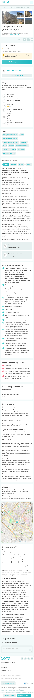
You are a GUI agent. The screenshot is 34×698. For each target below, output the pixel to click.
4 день (29, 164)
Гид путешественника (7, 665)
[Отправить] (30, 650)
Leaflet (16, 541)
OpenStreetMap (23, 541)
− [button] (2, 507)
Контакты (3, 673)
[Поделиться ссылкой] (28, 39)
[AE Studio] (28, 683)
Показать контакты (17, 75)
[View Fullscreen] (2, 510)
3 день (21, 164)
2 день (13, 164)
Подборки (4, 667)
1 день (6, 164)
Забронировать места (17, 62)
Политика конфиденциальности (11, 678)
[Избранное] (24, 39)
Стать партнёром (6, 670)
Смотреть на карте (14, 34)
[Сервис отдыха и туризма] (5, 658)
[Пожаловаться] (32, 39)
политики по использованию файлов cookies (12, 690)
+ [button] (2, 504)
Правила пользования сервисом (11, 675)
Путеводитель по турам (8, 662)
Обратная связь (8, 683)
